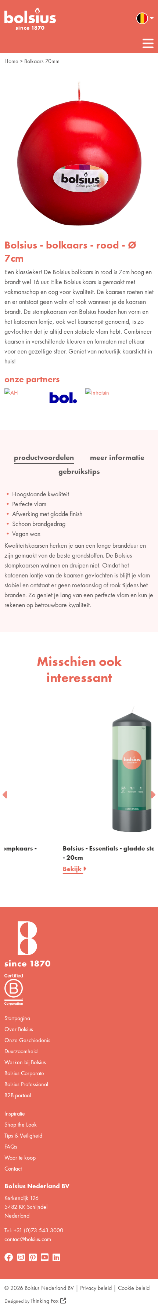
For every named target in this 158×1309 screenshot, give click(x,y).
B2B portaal (17, 1095)
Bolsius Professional (26, 1084)
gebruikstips (79, 471)
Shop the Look (20, 1124)
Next (152, 792)
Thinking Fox (44, 1301)
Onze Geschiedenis (27, 1040)
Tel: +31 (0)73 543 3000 (33, 1230)
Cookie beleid (134, 1288)
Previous (5, 792)
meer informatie (117, 457)
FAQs (10, 1146)
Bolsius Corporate (24, 1073)
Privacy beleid (96, 1288)
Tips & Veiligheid (23, 1135)
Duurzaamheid (20, 1051)
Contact (13, 1168)
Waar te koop (20, 1157)
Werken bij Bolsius (25, 1062)
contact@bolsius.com (27, 1239)
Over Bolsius (18, 1029)
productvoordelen (44, 457)
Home (11, 61)
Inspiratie (14, 1113)
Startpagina (17, 1018)
